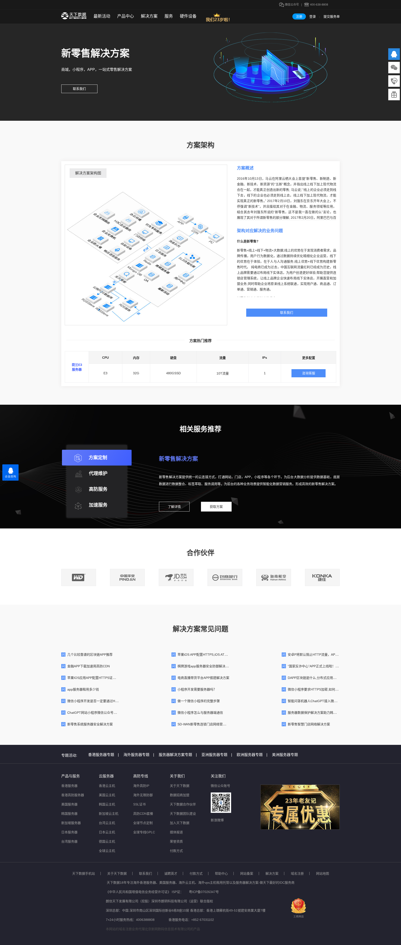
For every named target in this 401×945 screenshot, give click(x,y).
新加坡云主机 (108, 813)
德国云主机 (107, 841)
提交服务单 (331, 16)
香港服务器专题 (103, 755)
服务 (169, 16)
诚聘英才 (170, 873)
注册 (299, 16)
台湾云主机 (107, 823)
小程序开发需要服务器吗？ (197, 689)
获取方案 (216, 506)
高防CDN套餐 (143, 813)
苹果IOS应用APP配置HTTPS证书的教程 (96, 678)
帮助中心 (221, 873)
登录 (312, 16)
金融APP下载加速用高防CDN (88, 666)
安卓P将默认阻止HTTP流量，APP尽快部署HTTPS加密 (327, 654)
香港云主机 (107, 786)
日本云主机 (107, 832)
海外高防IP (141, 786)
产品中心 (125, 16)
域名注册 (297, 873)
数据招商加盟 (179, 795)
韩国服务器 (69, 813)
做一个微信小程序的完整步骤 (199, 701)
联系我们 (79, 89)
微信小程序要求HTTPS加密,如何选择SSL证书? (322, 689)
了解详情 (174, 506)
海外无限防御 (143, 795)
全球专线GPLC (144, 832)
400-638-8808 (319, 4)
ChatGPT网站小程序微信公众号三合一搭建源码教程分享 (108, 712)
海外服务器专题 (138, 755)
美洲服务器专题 (285, 755)
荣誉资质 (176, 841)
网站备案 (246, 873)
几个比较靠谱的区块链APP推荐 (90, 654)
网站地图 (322, 873)
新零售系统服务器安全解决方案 (90, 724)
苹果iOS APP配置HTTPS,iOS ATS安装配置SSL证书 (215, 654)
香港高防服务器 (72, 795)
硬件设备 (188, 16)
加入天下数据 (179, 823)
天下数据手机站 (83, 873)
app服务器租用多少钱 (83, 689)
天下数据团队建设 (183, 813)
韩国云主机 (107, 804)
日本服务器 (69, 832)
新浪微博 (217, 820)
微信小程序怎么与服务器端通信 (200, 712)
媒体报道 (176, 832)
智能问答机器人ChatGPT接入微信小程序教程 (320, 701)
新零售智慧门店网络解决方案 (309, 724)
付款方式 (176, 851)
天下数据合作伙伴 (183, 804)
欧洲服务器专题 (252, 755)
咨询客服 (308, 373)
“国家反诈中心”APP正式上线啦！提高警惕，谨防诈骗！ (328, 666)
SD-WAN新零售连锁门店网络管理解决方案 (208, 724)
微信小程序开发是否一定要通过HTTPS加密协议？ (103, 701)
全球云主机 (107, 851)
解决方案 (149, 16)
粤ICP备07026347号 (204, 891)
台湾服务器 (69, 841)
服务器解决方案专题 (178, 755)
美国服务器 (69, 804)
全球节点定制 (143, 823)
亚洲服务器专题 (216, 755)
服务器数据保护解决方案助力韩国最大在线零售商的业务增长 (331, 712)
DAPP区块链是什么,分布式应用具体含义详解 (320, 678)
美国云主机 (107, 795)
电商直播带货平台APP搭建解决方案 (203, 678)
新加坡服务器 (71, 823)
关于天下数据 (179, 786)
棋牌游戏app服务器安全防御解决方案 (205, 666)
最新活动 (102, 16)
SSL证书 (139, 804)
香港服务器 (69, 786)
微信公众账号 (220, 786)
